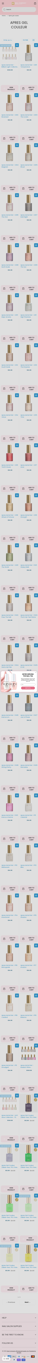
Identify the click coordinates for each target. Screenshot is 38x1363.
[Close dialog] (36, 672)
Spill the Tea (28, 688)
